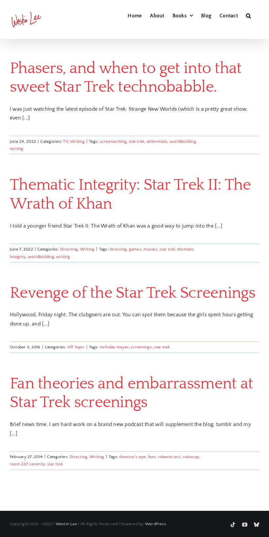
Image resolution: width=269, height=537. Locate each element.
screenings (141, 347)
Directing (69, 249)
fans (152, 456)
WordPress (155, 524)
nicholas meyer (114, 347)
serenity (37, 464)
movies (150, 249)
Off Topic (76, 347)
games (135, 249)
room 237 (19, 464)
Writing (77, 141)
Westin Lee (66, 524)
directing (118, 249)
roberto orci (169, 456)
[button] (248, 14)
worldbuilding (183, 141)
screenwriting (113, 141)
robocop (191, 456)
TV (65, 141)
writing (17, 148)
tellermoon (157, 141)
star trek (136, 141)
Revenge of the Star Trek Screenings (132, 293)
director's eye (132, 456)
